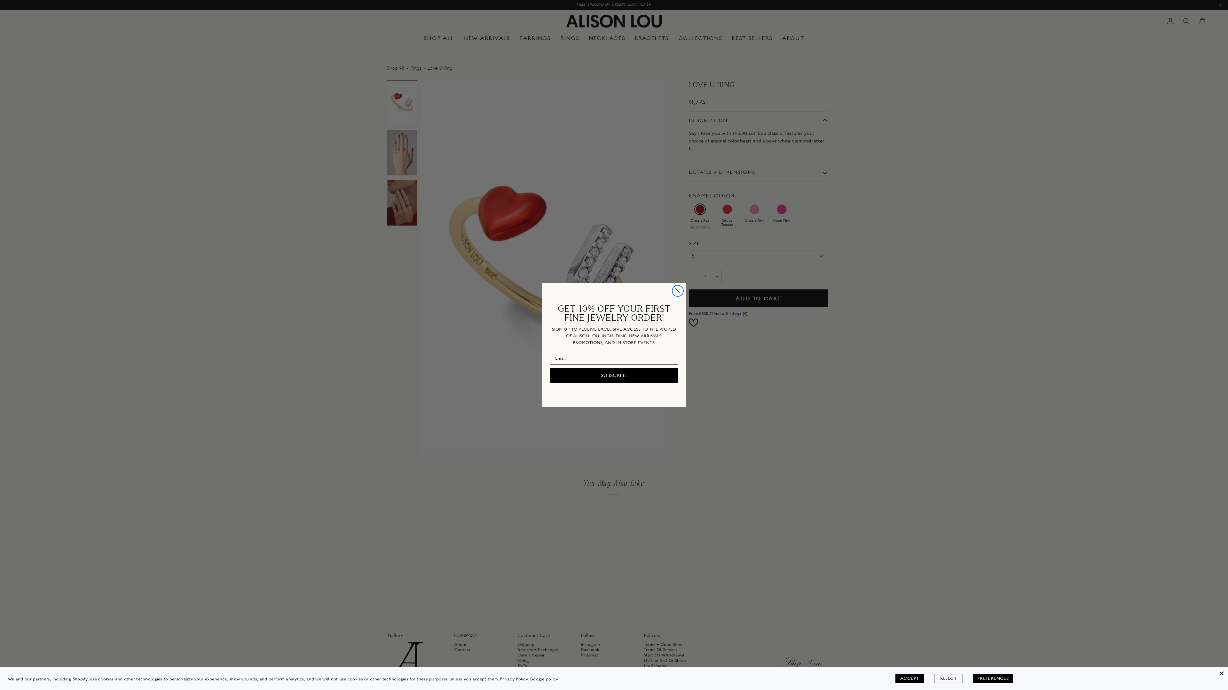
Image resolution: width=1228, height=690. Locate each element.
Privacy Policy (514, 679)
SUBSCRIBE (614, 375)
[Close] (1221, 673)
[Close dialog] (677, 290)
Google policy (544, 679)
